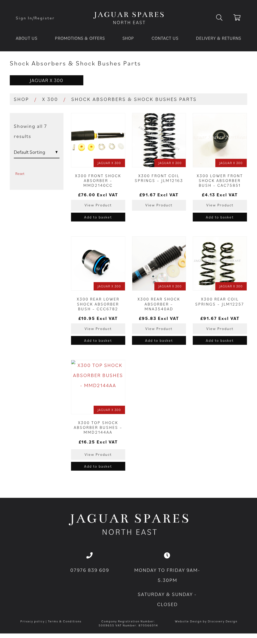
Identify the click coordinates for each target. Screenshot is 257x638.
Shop (128, 38)
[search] (223, 18)
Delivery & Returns (218, 38)
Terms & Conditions (65, 621)
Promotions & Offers (80, 38)
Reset (19, 173)
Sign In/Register (35, 17)
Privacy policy (32, 621)
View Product (98, 205)
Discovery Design (222, 621)
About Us (26, 38)
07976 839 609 (89, 570)
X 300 (50, 99)
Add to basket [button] (98, 217)
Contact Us (165, 38)
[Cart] (237, 18)
